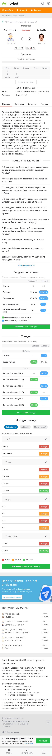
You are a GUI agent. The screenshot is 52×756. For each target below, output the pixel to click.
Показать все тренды (26, 412)
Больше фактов (24, 265)
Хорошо (43, 740)
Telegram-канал (12, 732)
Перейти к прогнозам (26, 59)
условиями (28, 743)
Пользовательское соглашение (15, 724)
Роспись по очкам (26, 82)
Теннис (5, 16)
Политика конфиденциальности (15, 721)
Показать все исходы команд (26, 566)
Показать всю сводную (26, 326)
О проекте (6, 726)
